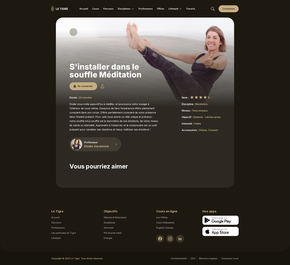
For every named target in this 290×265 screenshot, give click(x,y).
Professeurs (146, 8)
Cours (95, 8)
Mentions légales (208, 258)
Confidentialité (179, 258)
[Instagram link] (170, 239)
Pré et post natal (112, 232)
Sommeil (108, 227)
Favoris (191, 8)
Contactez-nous (230, 258)
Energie (108, 238)
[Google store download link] (220, 220)
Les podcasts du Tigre (63, 232)
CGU (192, 258)
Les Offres (162, 217)
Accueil (83, 8)
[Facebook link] (160, 239)
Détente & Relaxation (115, 217)
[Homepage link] (59, 8)
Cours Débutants (165, 222)
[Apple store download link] (220, 231)
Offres (160, 8)
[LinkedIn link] (180, 239)
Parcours (108, 8)
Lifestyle (56, 238)
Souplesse (109, 222)
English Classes (164, 227)
